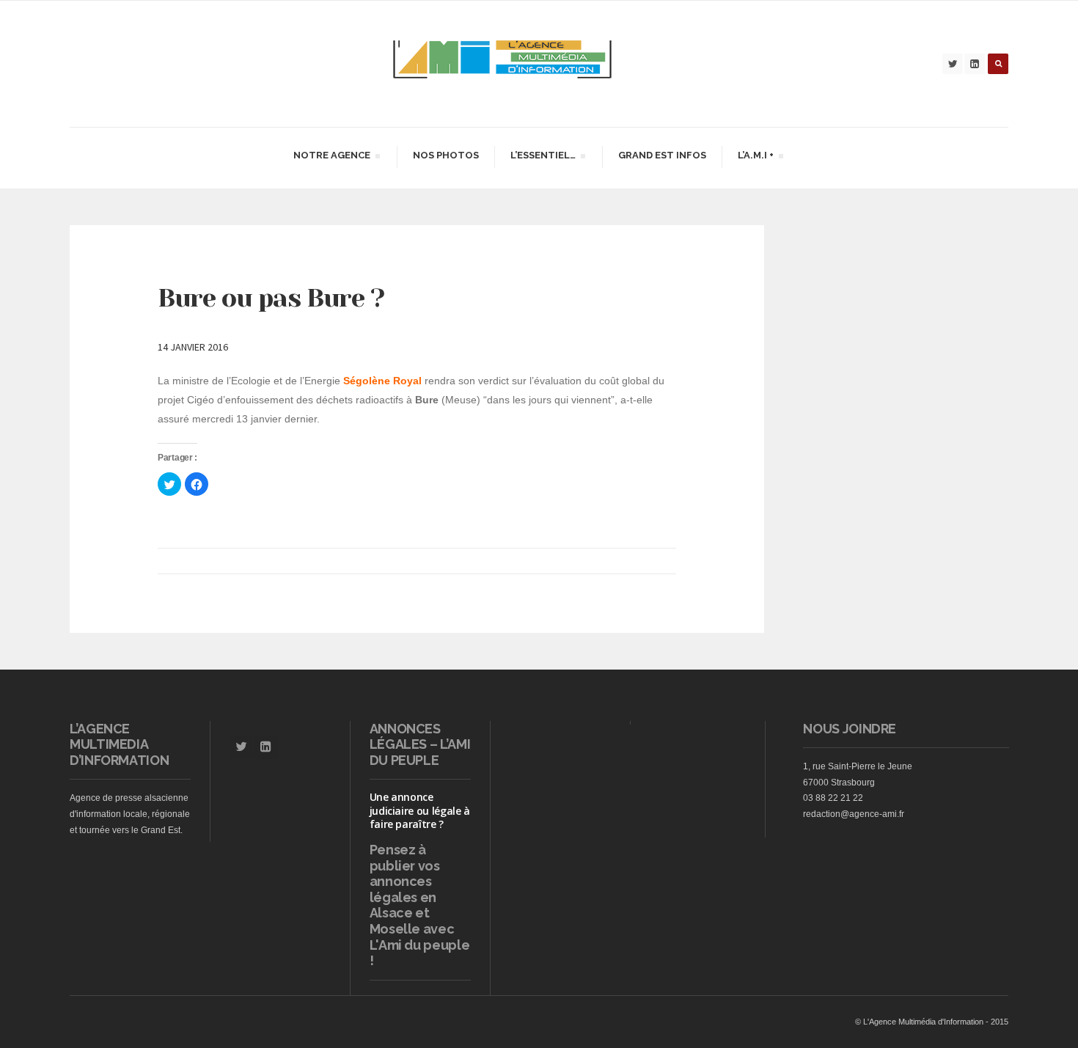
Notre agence (331, 157)
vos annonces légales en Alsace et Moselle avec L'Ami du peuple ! (420, 913)
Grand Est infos (662, 155)
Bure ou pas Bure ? (271, 297)
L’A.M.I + (755, 157)
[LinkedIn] (974, 64)
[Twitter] (952, 64)
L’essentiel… (543, 157)
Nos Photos (446, 155)
